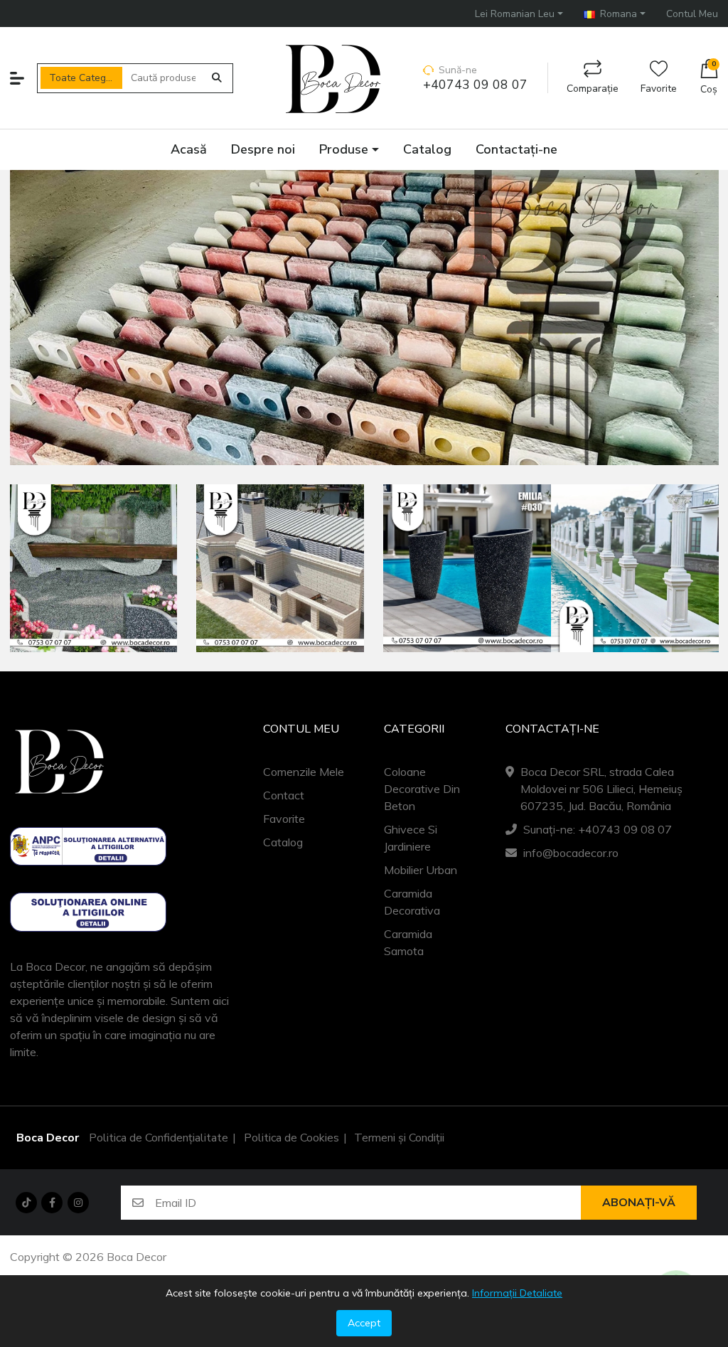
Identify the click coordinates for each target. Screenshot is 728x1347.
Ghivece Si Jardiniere (410, 837)
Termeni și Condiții (399, 1138)
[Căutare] (217, 78)
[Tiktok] (26, 1202)
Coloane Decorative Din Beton (422, 789)
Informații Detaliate (517, 1293)
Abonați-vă (638, 1202)
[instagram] (78, 1202)
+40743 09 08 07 (475, 85)
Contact (283, 795)
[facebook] (52, 1202)
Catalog (283, 842)
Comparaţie (593, 88)
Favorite (659, 88)
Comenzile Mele (303, 772)
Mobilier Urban (420, 870)
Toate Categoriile (85, 78)
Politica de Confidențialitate (158, 1138)
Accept (364, 1322)
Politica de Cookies (291, 1138)
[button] (519, 13)
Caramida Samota (408, 942)
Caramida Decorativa (412, 901)
